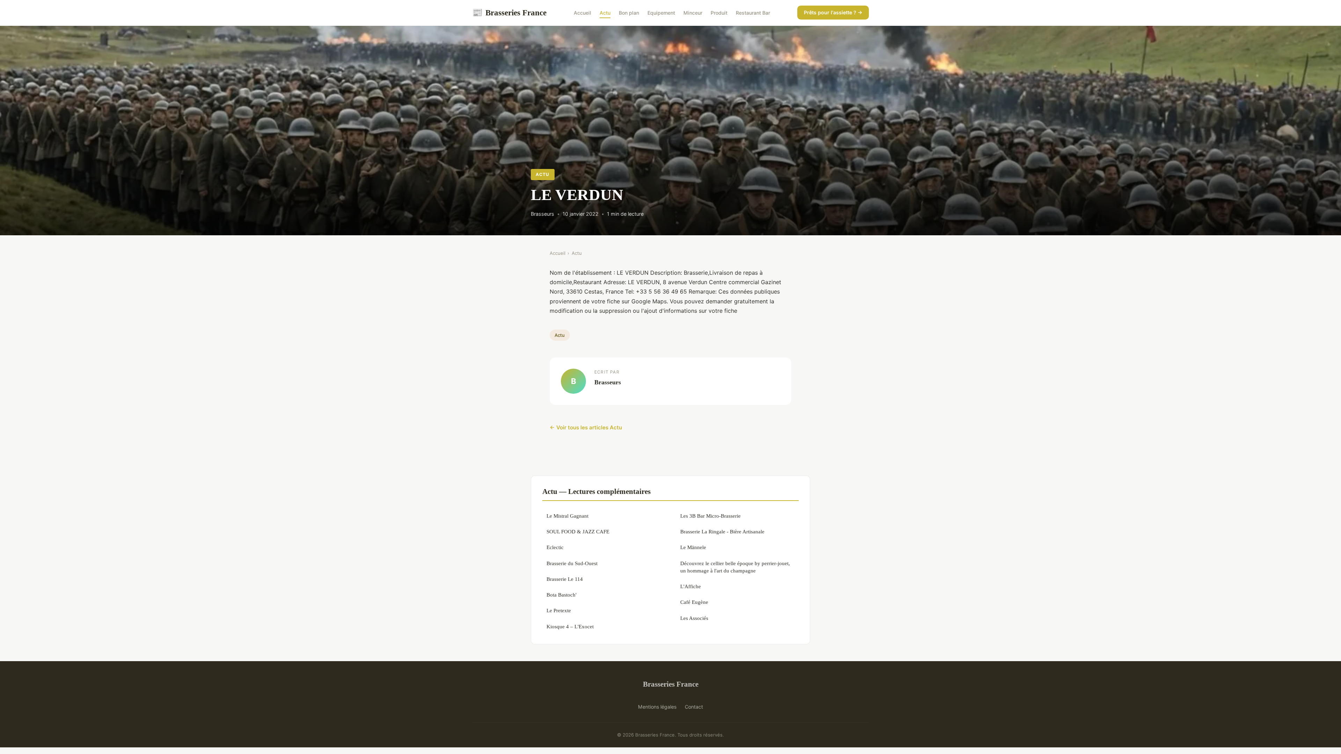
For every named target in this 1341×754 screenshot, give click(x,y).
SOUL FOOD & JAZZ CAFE (578, 531)
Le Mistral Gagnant (567, 516)
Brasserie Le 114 (565, 579)
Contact (694, 707)
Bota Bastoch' (562, 595)
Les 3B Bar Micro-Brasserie (710, 516)
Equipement (661, 13)
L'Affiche (690, 586)
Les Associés (694, 618)
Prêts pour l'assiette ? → (833, 12)
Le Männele (693, 547)
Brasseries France (509, 12)
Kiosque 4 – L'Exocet (570, 626)
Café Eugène (694, 602)
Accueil (582, 13)
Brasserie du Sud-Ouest (572, 563)
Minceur (692, 13)
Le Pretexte (559, 610)
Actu (605, 13)
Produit (719, 13)
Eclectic (555, 547)
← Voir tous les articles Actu (586, 427)
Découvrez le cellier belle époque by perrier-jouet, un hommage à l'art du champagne (735, 567)
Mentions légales (657, 707)
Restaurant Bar (753, 13)
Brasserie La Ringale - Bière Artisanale (722, 531)
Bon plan (629, 13)
